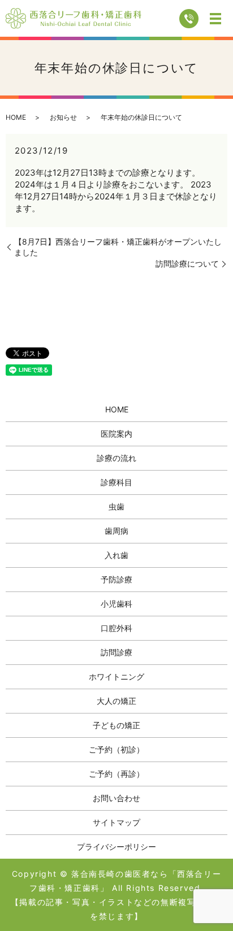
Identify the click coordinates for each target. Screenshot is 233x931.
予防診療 (116, 579)
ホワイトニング (116, 676)
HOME (16, 117)
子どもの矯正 (116, 725)
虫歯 (116, 506)
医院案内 (116, 433)
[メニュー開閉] (215, 18)
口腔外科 (116, 628)
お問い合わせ (116, 798)
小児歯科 (116, 603)
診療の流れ (116, 458)
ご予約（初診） (116, 749)
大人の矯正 (116, 701)
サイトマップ (116, 822)
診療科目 (116, 482)
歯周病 (116, 531)
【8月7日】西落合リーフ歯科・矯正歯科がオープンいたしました (118, 247)
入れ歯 (116, 555)
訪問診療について (187, 263)
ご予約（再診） (116, 773)
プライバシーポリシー (116, 846)
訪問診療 (116, 652)
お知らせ (63, 117)
